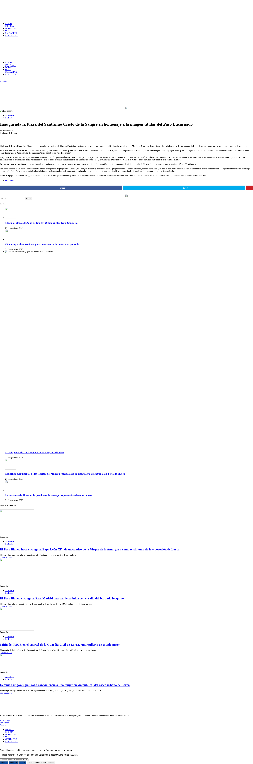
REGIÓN (9, 732)
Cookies (3, 725)
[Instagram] (1, 79)
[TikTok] (4, 79)
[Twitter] (7, 79)
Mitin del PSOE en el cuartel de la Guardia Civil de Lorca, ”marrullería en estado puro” (60, 644)
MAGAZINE (11, 33)
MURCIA (9, 26)
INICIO (8, 23)
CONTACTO (11, 739)
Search (28, 199)
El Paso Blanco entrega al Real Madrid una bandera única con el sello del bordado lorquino (62, 598)
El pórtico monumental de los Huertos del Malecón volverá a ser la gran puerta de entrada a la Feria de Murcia (65, 473)
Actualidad (9, 115)
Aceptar (4, 763)
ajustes (73, 755)
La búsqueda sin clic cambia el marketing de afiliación (34, 452)
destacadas (9, 180)
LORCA (9, 118)
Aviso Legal (5, 720)
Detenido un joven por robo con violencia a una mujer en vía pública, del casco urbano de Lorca (65, 685)
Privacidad (4, 723)
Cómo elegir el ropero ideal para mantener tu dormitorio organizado (42, 244)
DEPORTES (10, 28)
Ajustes (22, 763)
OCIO (8, 31)
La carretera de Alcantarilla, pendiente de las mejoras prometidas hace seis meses (48, 495)
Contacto (4, 81)
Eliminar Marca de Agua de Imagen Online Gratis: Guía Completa (41, 222)
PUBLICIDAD (11, 35)
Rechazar (13, 763)
